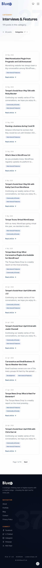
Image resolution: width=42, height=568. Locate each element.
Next (25, 462)
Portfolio (5, 508)
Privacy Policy (7, 519)
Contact (5, 515)
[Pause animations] (37, 563)
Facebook (8, 530)
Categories (20, 32)
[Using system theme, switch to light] (33, 4)
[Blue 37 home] (7, 4)
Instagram (8, 538)
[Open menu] (38, 4)
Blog (4, 512)
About (5, 504)
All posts (8, 32)
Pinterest (8, 542)
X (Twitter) (9, 534)
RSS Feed (8, 546)
